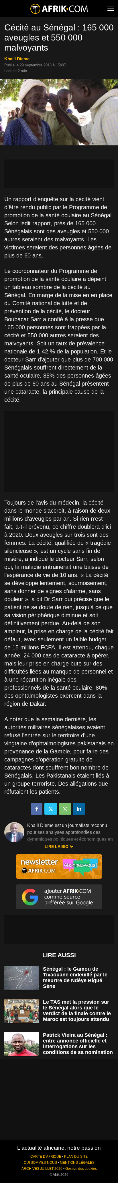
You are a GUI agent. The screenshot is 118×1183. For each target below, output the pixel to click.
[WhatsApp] (65, 809)
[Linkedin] (79, 809)
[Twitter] (50, 809)
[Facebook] (36, 809)
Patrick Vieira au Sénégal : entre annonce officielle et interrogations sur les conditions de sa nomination (78, 1043)
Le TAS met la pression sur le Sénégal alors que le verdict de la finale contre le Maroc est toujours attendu (77, 1010)
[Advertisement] (59, 173)
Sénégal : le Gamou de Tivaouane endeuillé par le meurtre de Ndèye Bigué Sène (75, 977)
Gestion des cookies (81, 1169)
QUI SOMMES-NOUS (40, 1163)
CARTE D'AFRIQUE (45, 1157)
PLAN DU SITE (76, 1157)
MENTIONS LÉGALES (77, 1163)
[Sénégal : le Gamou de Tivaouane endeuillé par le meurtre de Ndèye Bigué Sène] (21, 978)
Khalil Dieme (17, 58)
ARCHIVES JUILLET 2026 (41, 1169)
